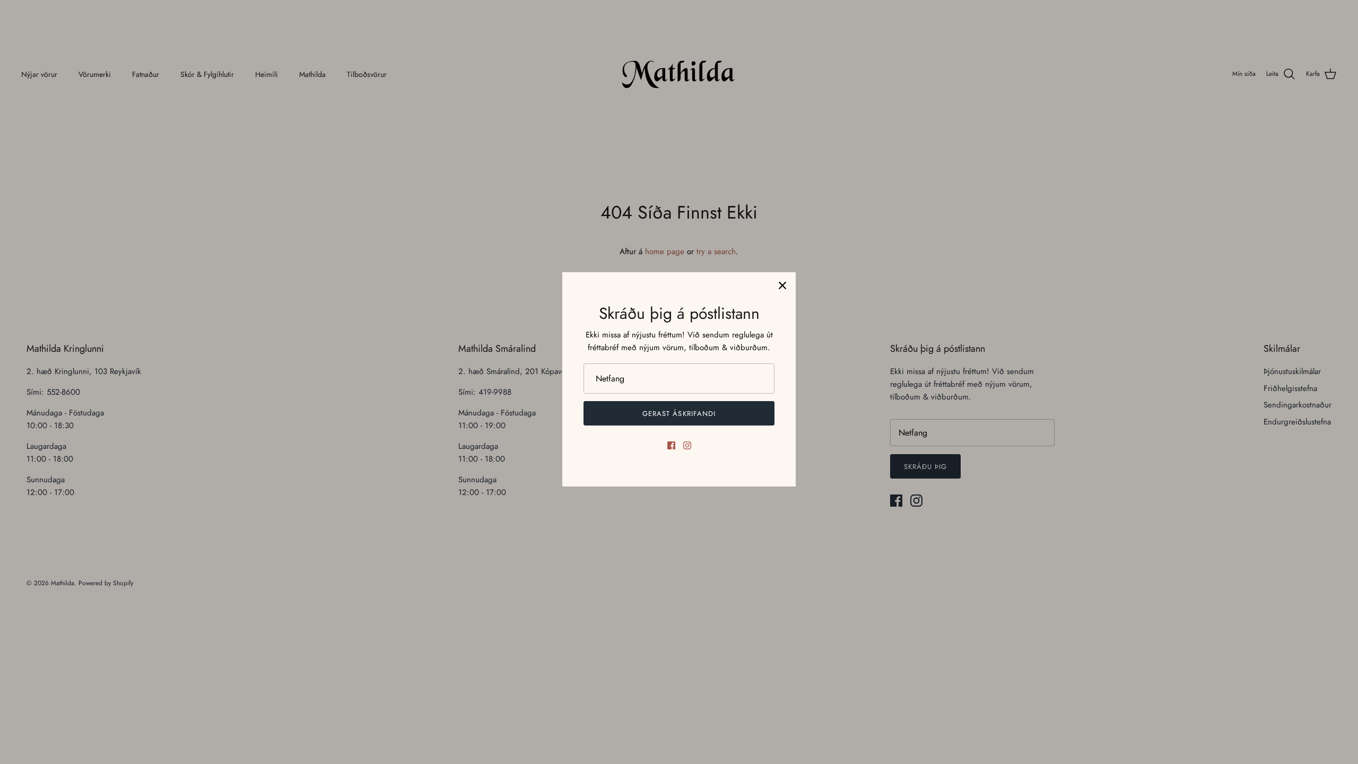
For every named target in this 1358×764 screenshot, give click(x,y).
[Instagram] (687, 445)
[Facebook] (671, 445)
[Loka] (782, 285)
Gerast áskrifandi (679, 414)
